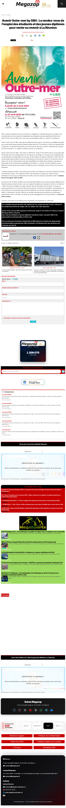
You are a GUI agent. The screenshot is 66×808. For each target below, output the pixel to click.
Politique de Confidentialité (49, 736)
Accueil (3, 15)
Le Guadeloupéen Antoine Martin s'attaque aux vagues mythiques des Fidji (27, 552)
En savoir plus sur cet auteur (52, 234)
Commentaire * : (6, 301)
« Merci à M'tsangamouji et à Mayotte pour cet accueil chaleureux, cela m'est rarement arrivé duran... (36, 543)
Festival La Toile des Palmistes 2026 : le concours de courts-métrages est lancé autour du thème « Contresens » (31, 490)
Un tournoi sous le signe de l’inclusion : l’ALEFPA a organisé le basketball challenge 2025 (32, 563)
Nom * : (4, 281)
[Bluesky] (52, 710)
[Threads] (36, 710)
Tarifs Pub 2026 (16, 742)
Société (8, 15)
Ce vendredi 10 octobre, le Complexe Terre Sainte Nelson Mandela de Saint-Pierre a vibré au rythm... (36, 564)
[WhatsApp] (41, 710)
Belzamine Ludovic (9, 231)
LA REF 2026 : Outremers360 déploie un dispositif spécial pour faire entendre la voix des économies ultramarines (32, 509)
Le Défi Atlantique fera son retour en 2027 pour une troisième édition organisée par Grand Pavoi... (35, 533)
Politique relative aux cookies (49, 742)
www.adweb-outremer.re (14, 792)
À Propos (17, 748)
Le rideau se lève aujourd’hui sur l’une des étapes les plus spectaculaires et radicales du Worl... (34, 554)
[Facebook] (14, 710)
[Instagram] (20, 710)
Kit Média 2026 (49, 748)
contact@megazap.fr (12, 766)
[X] (25, 710)
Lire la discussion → (7, 399)
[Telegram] (46, 710)
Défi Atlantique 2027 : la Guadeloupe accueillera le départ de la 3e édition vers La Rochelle (33, 532)
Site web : (4, 294)
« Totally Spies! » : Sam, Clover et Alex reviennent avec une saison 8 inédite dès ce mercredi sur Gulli (32, 504)
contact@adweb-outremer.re (15, 787)
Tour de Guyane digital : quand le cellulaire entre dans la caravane (17, 270)
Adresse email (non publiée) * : (10, 287)
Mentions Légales (17, 736)
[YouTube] (30, 710)
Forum (5, 595)
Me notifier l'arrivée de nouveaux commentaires (17, 318)
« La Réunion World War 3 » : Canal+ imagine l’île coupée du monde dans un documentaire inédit (30, 500)
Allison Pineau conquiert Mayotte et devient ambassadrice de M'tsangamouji (28, 542)
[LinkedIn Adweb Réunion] (4, 795)
